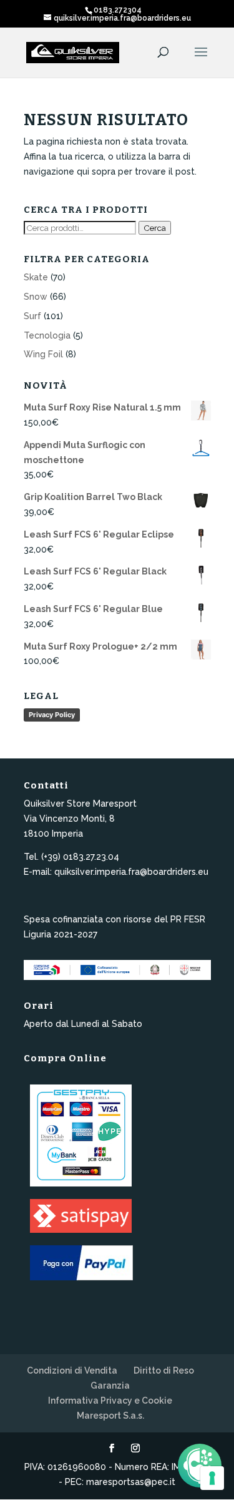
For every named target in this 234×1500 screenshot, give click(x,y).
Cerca (155, 228)
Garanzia (110, 1385)
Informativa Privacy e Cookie (110, 1400)
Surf (32, 316)
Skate (36, 277)
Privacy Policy (52, 714)
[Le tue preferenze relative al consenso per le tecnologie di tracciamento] (212, 1478)
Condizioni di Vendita (72, 1370)
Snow (35, 297)
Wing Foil (43, 354)
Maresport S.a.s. (110, 1416)
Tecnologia (47, 335)
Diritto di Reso (164, 1370)
